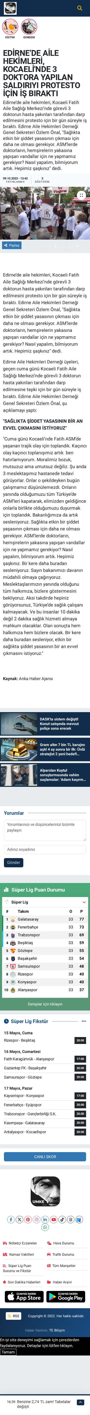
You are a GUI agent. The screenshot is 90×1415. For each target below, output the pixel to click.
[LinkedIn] (45, 1219)
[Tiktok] (62, 1219)
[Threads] (71, 1219)
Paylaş (14, 245)
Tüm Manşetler (63, 1266)
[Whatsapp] (45, 1227)
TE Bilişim (57, 1330)
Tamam (8, 1352)
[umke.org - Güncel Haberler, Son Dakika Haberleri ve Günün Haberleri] (10, 8)
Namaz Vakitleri (21, 1254)
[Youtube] (53, 1219)
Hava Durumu (63, 1243)
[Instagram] (36, 1219)
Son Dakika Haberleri (24, 1282)
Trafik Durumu (63, 1254)
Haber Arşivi (62, 1282)
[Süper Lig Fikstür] (84, 1021)
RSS (15, 1316)
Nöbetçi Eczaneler (23, 1243)
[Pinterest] (28, 1219)
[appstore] (25, 1297)
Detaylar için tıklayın (45, 1004)
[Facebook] (11, 1219)
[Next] (79, 1219)
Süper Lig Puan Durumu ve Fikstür (17, 1268)
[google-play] (65, 1297)
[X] (19, 1219)
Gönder (13, 862)
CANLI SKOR (45, 1156)
